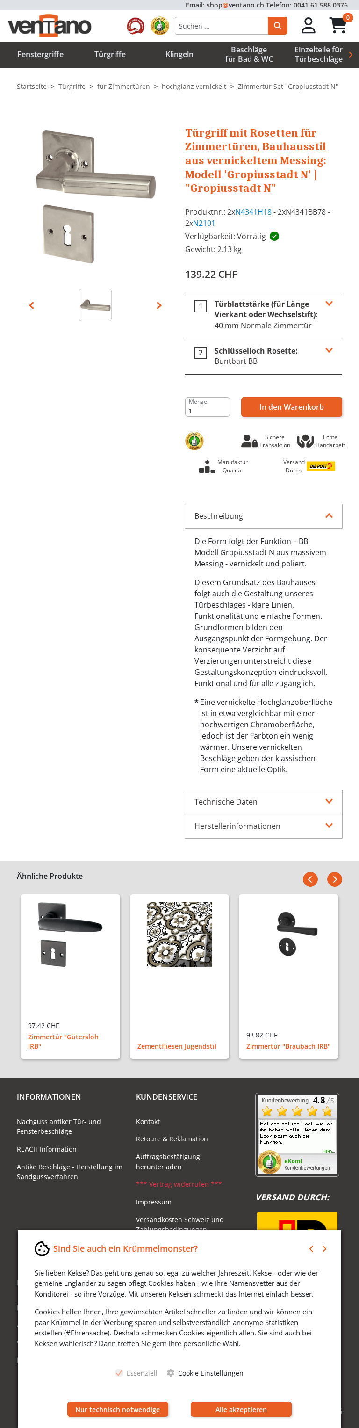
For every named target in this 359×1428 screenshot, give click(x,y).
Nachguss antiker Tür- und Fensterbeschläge (59, 1126)
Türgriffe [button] (110, 54)
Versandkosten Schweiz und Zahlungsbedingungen (180, 1224)
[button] (309, 26)
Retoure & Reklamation (172, 1138)
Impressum (154, 1201)
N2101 (204, 223)
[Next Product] (334, 879)
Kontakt (148, 1121)
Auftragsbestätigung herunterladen (168, 1161)
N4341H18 (253, 212)
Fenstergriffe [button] (40, 54)
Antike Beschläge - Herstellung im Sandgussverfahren (69, 1172)
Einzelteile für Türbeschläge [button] (318, 54)
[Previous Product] (310, 879)
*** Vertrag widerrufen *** (179, 1184)
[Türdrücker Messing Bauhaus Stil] (95, 305)
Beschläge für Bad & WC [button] (249, 54)
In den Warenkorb (291, 407)
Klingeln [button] (179, 54)
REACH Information (47, 1149)
